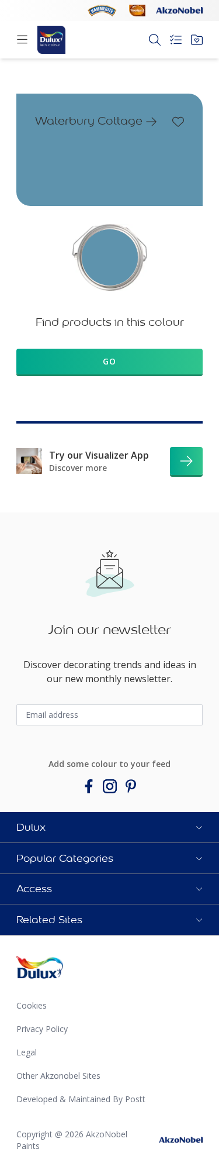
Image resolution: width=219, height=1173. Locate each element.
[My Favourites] (197, 40)
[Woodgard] (137, 10)
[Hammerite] (102, 10)
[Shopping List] (176, 40)
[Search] (155, 40)
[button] (109, 827)
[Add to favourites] (178, 122)
